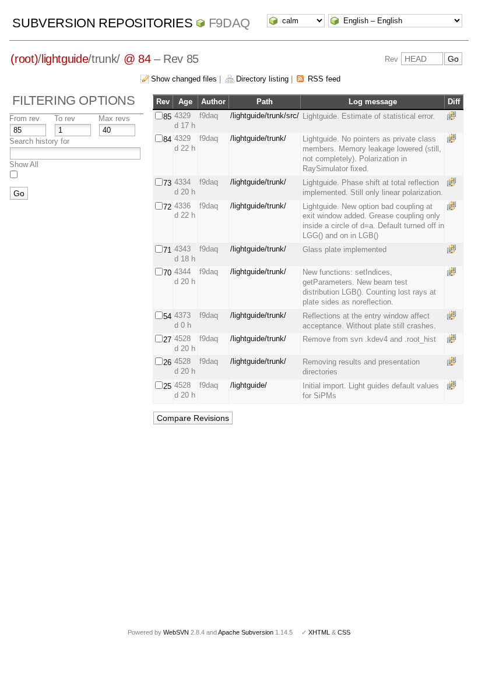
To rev (64, 118)
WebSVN (176, 632)
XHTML (319, 632)
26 (167, 362)
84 (167, 139)
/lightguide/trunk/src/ (264, 115)
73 (167, 183)
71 (167, 250)
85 (167, 116)
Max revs (114, 118)
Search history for (39, 141)
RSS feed (324, 79)
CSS (344, 632)
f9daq (229, 23)
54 (167, 316)
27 (167, 339)
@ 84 (137, 58)
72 (167, 207)
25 (167, 386)
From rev (24, 118)
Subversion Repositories (102, 23)
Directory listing (262, 79)
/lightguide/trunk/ (258, 138)
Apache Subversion (245, 632)
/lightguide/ (248, 385)
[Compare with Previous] (453, 115)
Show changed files (184, 79)
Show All (23, 164)
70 (167, 272)
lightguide (65, 58)
